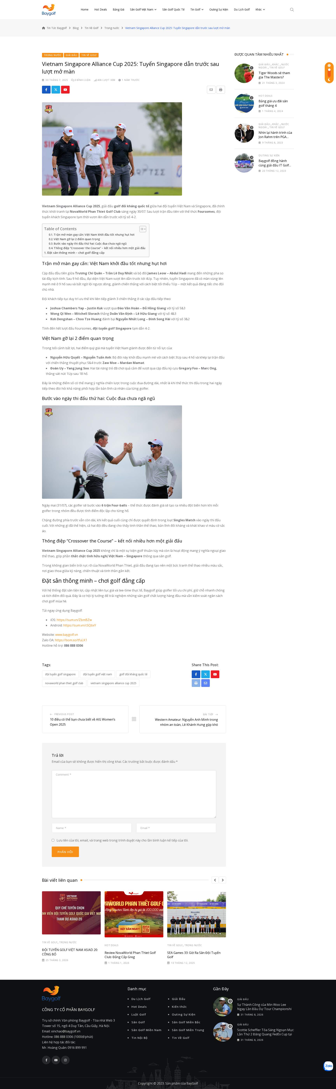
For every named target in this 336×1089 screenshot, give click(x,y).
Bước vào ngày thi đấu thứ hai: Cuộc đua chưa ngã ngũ (90, 243)
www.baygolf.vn (66, 634)
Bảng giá (118, 9)
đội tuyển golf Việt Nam (97, 674)
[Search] (292, 9)
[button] (215, 879)
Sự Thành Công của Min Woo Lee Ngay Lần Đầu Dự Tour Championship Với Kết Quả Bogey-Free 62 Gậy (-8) (265, 1009)
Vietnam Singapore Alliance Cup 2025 (113, 683)
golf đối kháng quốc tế (133, 674)
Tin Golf (195, 9)
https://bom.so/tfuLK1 (71, 640)
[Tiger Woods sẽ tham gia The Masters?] (244, 73)
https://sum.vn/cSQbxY (79, 625)
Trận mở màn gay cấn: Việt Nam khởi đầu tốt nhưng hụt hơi (94, 234)
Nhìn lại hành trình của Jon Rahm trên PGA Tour (275, 136)
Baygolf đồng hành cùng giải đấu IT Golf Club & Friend (274, 165)
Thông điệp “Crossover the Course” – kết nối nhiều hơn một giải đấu (99, 248)
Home (84, 9)
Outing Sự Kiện (218, 9)
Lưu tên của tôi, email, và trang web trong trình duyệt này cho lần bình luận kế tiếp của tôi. (122, 840)
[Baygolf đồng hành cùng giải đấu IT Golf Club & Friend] (244, 163)
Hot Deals (100, 9)
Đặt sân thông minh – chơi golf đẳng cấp (75, 253)
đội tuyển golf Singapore (60, 674)
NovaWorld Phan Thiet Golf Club (64, 683)
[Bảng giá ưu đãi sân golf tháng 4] (244, 103)
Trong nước (68, 942)
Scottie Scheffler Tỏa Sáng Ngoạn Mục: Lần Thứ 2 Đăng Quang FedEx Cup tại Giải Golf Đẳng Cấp (265, 1034)
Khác (259, 9)
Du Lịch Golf (242, 9)
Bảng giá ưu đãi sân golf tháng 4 (273, 103)
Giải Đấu (264, 64)
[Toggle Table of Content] (140, 229)
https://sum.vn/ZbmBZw (74, 620)
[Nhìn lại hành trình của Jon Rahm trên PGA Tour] (244, 133)
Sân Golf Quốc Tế (173, 9)
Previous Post (64, 714)
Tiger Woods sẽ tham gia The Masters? (274, 75)
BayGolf (192, 1083)
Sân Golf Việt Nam (141, 9)
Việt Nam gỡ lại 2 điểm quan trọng (77, 239)
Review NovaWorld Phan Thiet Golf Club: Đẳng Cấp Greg (130, 955)
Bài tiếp (208, 714)
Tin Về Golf (50, 942)
